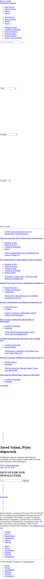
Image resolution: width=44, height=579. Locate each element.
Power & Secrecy (11, 32)
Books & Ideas (10, 273)
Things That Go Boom (13, 38)
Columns (8, 309)
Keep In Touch (10, 9)
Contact (7, 532)
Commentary (9, 292)
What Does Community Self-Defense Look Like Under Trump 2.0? (22, 358)
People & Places (11, 36)
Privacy (7, 548)
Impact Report (10, 536)
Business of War (11, 27)
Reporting (8, 328)
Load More (4, 385)
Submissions (9, 538)
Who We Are (9, 7)
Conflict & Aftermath (12, 29)
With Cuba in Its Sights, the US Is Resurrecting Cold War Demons (21, 238)
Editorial (8, 552)
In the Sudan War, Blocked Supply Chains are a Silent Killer (20, 375)
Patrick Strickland (12, 465)
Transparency (10, 557)
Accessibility (9, 550)
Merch (7, 11)
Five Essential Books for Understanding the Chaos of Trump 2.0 (21, 260)
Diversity (8, 554)
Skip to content (5, 1)
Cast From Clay (28, 562)
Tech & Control (10, 34)
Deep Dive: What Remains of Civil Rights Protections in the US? (21, 302)
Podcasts (8, 542)
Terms (7, 546)
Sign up (7, 540)
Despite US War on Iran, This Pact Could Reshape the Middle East (21, 283)
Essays (7, 249)
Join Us (7, 13)
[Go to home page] (4, 497)
